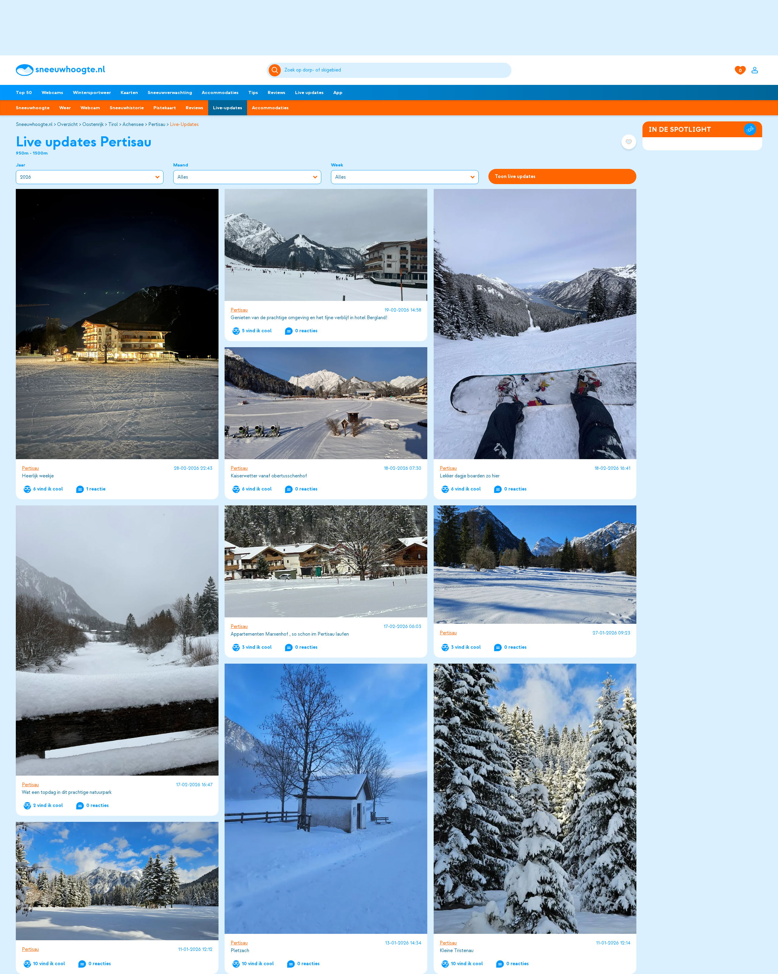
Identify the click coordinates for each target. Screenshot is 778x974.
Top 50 (24, 92)
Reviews (276, 92)
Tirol (113, 124)
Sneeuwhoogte (33, 108)
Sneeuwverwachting (170, 92)
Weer (65, 108)
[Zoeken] (396, 70)
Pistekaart (164, 108)
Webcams (52, 92)
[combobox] (396, 70)
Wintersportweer (92, 92)
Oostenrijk (93, 124)
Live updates (309, 92)
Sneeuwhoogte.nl (34, 124)
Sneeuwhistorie (127, 108)
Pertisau (156, 124)
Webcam (90, 108)
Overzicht (67, 124)
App (338, 92)
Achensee (133, 124)
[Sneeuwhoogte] (138, 70)
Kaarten (129, 92)
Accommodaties (220, 92)
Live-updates (227, 108)
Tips (253, 92)
